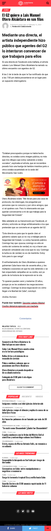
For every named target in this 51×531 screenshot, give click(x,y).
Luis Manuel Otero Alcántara (16, 329)
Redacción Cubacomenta (21, 26)
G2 (20, 326)
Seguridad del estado (12, 331)
